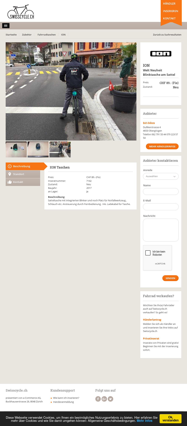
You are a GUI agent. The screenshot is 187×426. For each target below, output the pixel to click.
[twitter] (110, 399)
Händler (169, 3)
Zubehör (27, 34)
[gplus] (104, 399)
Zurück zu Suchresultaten (167, 34)
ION (63, 34)
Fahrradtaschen (47, 34)
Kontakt (169, 18)
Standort (18, 174)
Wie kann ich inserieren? (66, 397)
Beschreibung (21, 166)
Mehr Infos (144, 420)
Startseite (11, 34)
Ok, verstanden (171, 418)
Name (147, 185)
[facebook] (98, 399)
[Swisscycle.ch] (22, 12)
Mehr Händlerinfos (162, 146)
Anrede (147, 170)
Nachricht (149, 216)
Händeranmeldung (63, 401)
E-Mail (147, 200)
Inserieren (170, 11)
